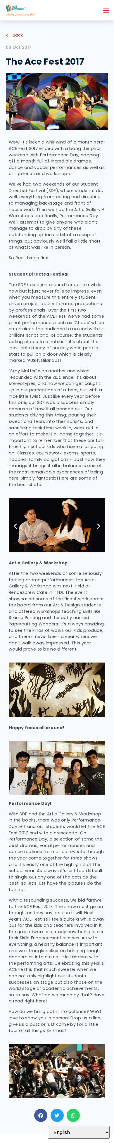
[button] (106, 10)
